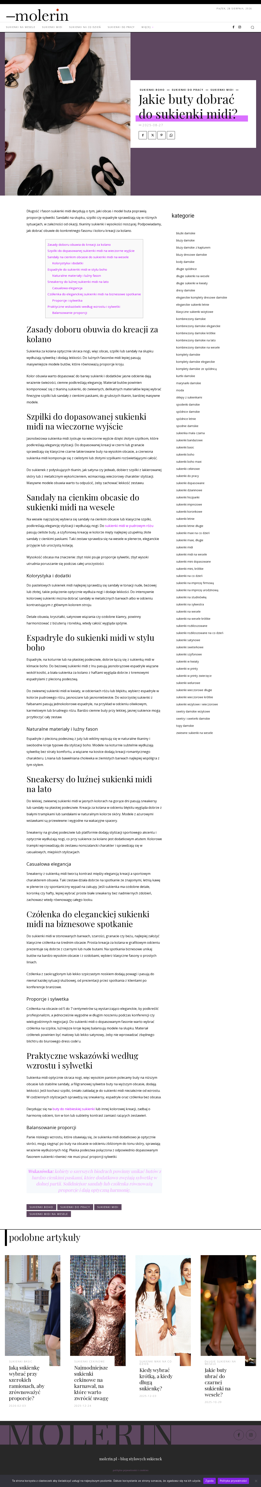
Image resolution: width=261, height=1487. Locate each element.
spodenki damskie (188, 404)
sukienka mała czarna (190, 433)
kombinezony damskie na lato (196, 340)
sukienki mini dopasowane (193, 561)
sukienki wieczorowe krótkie (194, 697)
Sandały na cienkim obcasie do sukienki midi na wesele (88, 257)
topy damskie (185, 726)
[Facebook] (233, 27)
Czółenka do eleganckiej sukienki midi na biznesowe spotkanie (94, 294)
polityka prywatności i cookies (130, 1470)
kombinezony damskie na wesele (198, 347)
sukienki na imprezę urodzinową (197, 590)
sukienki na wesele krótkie (193, 619)
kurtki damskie (185, 376)
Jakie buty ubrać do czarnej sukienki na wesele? (218, 1382)
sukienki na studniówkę (191, 597)
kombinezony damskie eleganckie (198, 326)
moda (180, 390)
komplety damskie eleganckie (195, 362)
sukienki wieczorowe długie (194, 690)
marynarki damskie (188, 383)
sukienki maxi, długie (189, 540)
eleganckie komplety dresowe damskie (201, 297)
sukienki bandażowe (189, 440)
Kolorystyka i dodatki (67, 263)
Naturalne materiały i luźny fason (76, 275)
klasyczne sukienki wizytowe (194, 312)
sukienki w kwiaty (187, 661)
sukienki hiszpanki (187, 497)
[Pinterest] (161, 135)
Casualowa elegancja (67, 288)
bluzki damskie (185, 233)
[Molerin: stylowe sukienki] (45, 14)
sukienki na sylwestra (190, 604)
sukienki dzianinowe (189, 490)
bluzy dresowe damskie (191, 255)
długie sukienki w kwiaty (192, 283)
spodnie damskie (187, 426)
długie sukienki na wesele (192, 276)
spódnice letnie (186, 419)
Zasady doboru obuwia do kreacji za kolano (79, 244)
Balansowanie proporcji (69, 313)
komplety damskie (188, 354)
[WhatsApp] (171, 135)
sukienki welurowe (188, 683)
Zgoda (209, 1480)
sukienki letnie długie (189, 526)
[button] (252, 27)
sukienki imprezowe (189, 504)
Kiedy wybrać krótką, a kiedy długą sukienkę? (155, 1379)
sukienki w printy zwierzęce (194, 676)
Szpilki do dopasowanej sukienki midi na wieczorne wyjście (91, 251)
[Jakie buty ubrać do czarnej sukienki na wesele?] (228, 1310)
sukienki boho (152, 90)
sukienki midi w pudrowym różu (129, 525)
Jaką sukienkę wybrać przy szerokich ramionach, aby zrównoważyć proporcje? (26, 1382)
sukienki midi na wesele (49, 1214)
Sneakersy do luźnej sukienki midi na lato (78, 282)
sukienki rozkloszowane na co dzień (199, 633)
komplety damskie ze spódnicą (196, 369)
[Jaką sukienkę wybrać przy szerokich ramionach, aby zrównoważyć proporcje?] (32, 1310)
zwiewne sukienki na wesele (194, 733)
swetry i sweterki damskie (193, 718)
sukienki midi (222, 90)
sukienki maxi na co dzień (193, 533)
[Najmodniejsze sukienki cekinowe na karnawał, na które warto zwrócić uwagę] (98, 1310)
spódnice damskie (188, 412)
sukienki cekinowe (188, 469)
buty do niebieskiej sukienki (73, 1109)
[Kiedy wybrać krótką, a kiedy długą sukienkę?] (163, 1310)
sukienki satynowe (188, 640)
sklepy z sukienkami (189, 397)
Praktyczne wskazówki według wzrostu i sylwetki (84, 306)
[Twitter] (152, 135)
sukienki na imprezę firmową (195, 583)
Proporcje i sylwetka (67, 300)
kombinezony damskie (191, 319)
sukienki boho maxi (188, 462)
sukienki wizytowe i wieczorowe (197, 704)
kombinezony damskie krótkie (196, 333)
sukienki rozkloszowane (191, 626)
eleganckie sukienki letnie (192, 304)
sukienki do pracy (187, 90)
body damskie (185, 262)
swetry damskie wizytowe (193, 711)
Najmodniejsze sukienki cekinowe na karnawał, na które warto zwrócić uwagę (91, 1382)
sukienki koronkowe (189, 511)
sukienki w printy (187, 668)
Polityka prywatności (233, 1480)
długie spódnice (186, 269)
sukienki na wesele (188, 611)
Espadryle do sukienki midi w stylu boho (77, 269)
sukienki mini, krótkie (189, 569)
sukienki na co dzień (189, 576)
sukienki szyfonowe (189, 654)
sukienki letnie (185, 519)
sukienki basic (185, 447)
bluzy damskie (185, 240)
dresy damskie (185, 290)
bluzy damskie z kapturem (193, 247)
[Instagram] (240, 27)
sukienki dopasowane (190, 483)
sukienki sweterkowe (189, 647)
